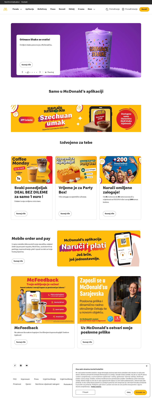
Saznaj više (26, 65)
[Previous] (22, 72)
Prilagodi (85, 392)
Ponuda (16, 9)
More (90, 9)
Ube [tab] (36, 72)
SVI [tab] (25, 72)
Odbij (129, 392)
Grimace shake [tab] (27, 72)
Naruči (144, 9)
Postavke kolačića (71, 384)
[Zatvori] (146, 365)
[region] (111, 380)
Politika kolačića (96, 386)
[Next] (40, 72)
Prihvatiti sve (140, 392)
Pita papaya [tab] (34, 72)
